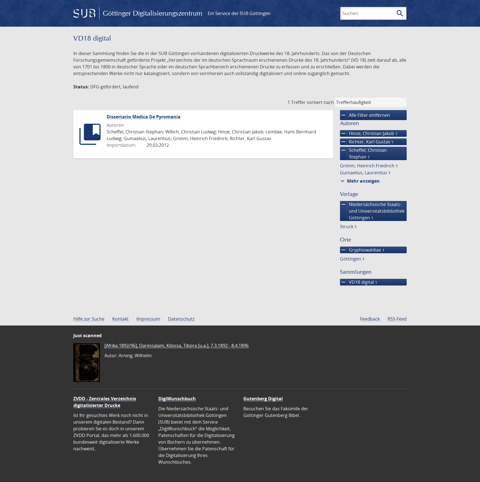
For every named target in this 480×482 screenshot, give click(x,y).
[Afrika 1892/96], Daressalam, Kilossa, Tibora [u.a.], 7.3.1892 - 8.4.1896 (176, 345)
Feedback (370, 319)
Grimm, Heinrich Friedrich (369, 166)
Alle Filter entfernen (365, 115)
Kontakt (120, 319)
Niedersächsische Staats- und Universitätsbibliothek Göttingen (372, 211)
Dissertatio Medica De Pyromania (144, 117)
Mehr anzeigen (359, 181)
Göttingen (352, 259)
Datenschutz (181, 319)
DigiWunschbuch (177, 399)
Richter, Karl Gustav (367, 141)
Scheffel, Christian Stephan (363, 153)
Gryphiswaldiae (362, 250)
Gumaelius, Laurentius (365, 173)
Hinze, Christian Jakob (369, 133)
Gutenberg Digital (263, 399)
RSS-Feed (397, 319)
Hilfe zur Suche (88, 319)
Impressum (148, 319)
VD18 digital (358, 282)
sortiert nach (320, 102)
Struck (348, 226)
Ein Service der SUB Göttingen (239, 13)
